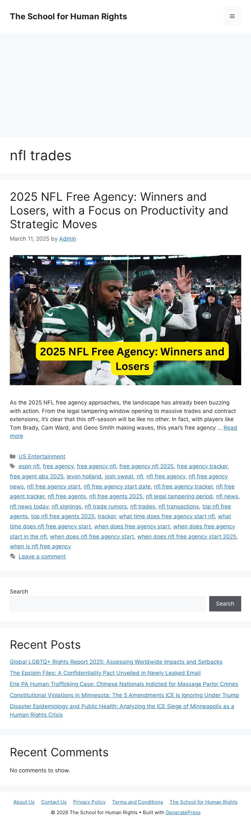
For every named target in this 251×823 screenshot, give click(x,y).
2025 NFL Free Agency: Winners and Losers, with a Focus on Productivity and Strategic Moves (119, 210)
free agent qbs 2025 (36, 476)
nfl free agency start (53, 486)
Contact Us (54, 802)
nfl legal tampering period (179, 496)
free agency (58, 466)
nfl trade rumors (106, 506)
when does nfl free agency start (92, 536)
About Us (24, 802)
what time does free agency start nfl (167, 516)
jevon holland (84, 476)
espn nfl (29, 466)
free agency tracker (202, 466)
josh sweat (119, 476)
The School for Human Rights (68, 16)
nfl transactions (179, 506)
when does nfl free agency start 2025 (186, 536)
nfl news (227, 496)
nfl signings (66, 506)
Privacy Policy (89, 802)
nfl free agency (165, 476)
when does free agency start (132, 526)
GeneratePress (183, 812)
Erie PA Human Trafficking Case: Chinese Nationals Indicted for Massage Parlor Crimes (124, 684)
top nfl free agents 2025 (62, 516)
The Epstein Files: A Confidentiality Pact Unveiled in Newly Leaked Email (105, 673)
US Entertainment (42, 456)
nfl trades (142, 506)
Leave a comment (42, 556)
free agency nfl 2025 (146, 466)
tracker (107, 516)
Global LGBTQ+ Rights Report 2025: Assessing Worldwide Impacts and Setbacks (116, 662)
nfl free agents (67, 496)
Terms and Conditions (137, 802)
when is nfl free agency (40, 546)
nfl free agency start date (117, 486)
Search (19, 591)
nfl (140, 476)
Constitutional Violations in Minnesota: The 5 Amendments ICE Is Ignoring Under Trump (124, 695)
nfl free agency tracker (183, 486)
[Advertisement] (125, 82)
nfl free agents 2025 (115, 496)
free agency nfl (96, 466)
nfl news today (29, 506)
